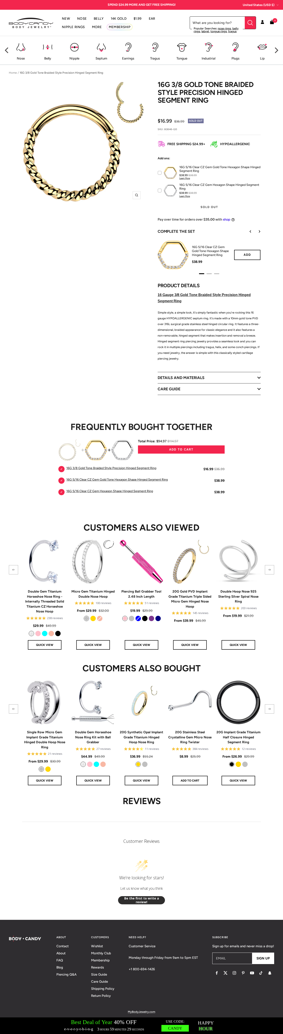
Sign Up (263, 958)
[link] (31, 633)
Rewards (97, 967)
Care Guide (99, 982)
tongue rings (218, 31)
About (61, 953)
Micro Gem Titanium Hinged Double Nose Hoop (93, 594)
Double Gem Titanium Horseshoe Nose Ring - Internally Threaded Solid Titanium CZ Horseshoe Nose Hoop (44, 601)
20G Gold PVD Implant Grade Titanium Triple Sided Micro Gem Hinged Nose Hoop (189, 598)
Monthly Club (101, 953)
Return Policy (101, 996)
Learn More (184, 178)
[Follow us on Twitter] (225, 973)
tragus (232, 31)
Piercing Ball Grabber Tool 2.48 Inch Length (141, 594)
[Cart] (272, 23)
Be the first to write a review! (141, 900)
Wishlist (97, 946)
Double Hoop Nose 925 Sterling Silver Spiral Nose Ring (238, 596)
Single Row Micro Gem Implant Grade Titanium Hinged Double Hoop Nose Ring (44, 739)
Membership (100, 960)
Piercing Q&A (66, 974)
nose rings (224, 28)
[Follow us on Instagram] (234, 973)
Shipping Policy (102, 989)
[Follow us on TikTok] (260, 973)
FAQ (59, 960)
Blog (59, 967)
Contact (62, 946)
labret (205, 31)
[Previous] (7, 50)
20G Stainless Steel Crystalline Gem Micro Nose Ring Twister (190, 737)
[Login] (262, 23)
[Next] (276, 50)
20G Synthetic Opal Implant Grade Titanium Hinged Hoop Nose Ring (141, 737)
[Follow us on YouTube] (252, 973)
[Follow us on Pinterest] (243, 973)
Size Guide (99, 974)
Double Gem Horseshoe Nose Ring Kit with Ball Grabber (93, 737)
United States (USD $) (258, 5)
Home (13, 72)
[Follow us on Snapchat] (269, 973)
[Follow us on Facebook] (216, 973)
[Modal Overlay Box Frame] (141, 1025)
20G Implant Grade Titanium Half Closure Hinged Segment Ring (238, 737)
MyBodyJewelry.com (141, 1011)
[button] (13, 569)
